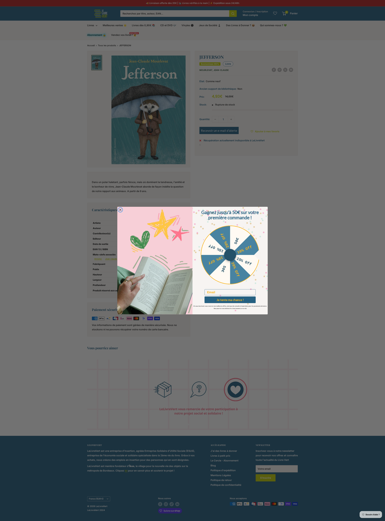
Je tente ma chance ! (230, 300)
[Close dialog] (120, 209)
